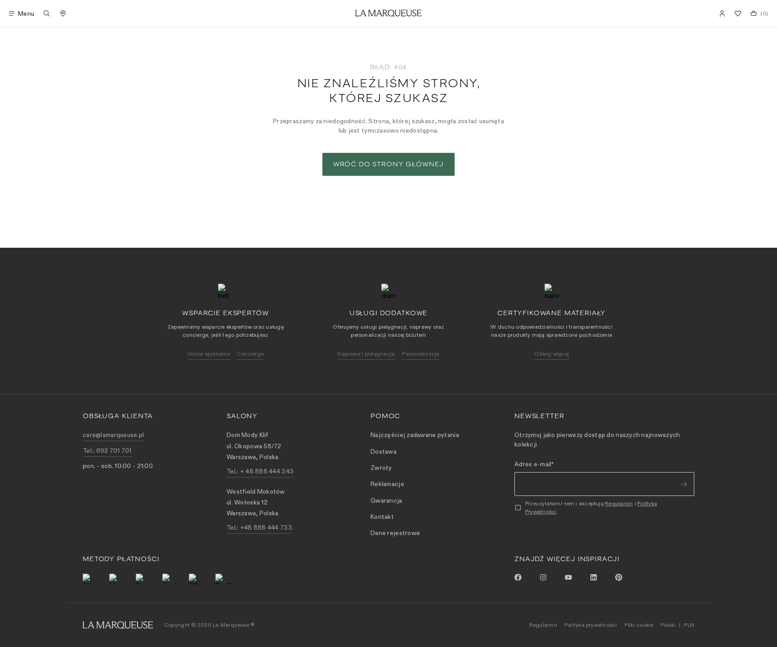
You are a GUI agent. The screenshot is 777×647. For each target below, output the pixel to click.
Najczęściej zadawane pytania (415, 435)
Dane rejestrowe (395, 533)
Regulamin (619, 503)
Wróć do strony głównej (388, 164)
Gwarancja (386, 500)
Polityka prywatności (590, 624)
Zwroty (381, 468)
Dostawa (384, 451)
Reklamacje (387, 484)
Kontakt (382, 517)
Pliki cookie (639, 624)
